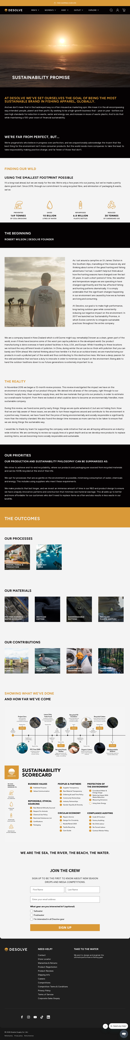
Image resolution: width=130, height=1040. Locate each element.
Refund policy (9, 1035)
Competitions (44, 983)
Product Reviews (45, 971)
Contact (42, 955)
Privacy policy (18, 1035)
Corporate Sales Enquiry (49, 998)
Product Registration (47, 967)
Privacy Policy (44, 990)
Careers (41, 979)
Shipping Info (44, 975)
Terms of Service (45, 994)
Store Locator (44, 959)
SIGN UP (65, 927)
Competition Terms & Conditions (53, 987)
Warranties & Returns (47, 963)
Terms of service (29, 1035)
